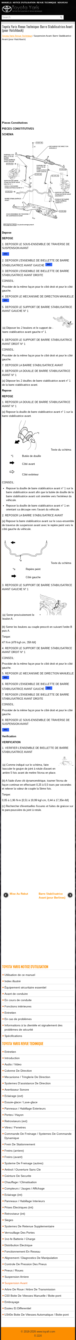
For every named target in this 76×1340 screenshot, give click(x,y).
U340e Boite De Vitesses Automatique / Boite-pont (36, 1314)
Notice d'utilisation (24, 2)
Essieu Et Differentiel (17, 1308)
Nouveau (63, 2)
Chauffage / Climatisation (20, 1182)
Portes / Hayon (14, 1114)
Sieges (8, 1220)
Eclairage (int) (13, 1194)
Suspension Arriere (16, 1276)
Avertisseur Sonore (16, 1089)
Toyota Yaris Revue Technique (17, 36)
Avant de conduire (16, 993)
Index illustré (12, 981)
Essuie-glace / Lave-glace (20, 1102)
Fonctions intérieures (17, 1006)
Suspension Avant (15, 1283)
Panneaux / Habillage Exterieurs (25, 1108)
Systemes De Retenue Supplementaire (29, 1226)
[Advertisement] (38, 81)
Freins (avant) (13, 1157)
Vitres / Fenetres (15, 1127)
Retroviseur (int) (14, 1213)
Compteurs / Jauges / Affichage (24, 1188)
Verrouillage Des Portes (19, 1232)
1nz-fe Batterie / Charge (19, 1239)
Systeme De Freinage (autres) (23, 1163)
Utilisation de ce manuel (19, 974)
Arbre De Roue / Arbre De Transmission (29, 1289)
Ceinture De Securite (17, 1175)
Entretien (10, 1012)
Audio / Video (12, 1064)
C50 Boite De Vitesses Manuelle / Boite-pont (32, 1295)
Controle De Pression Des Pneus (25, 1264)
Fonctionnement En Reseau (22, 1251)
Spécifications (13, 1035)
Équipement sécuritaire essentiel (25, 987)
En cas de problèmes (18, 1019)
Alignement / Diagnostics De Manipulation (31, 1257)
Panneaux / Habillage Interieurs (24, 1201)
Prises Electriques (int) (18, 1207)
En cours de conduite (18, 1000)
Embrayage (11, 1302)
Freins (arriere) (14, 1150)
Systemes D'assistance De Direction (27, 1083)
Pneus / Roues (13, 1270)
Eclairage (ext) (13, 1096)
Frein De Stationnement (19, 1144)
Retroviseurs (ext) (15, 1121)
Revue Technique (46, 2)
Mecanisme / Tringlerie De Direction (27, 1077)
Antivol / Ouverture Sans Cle (22, 1169)
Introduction (12, 1058)
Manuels (7, 2)
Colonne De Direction (18, 1070)
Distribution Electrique (18, 1245)
